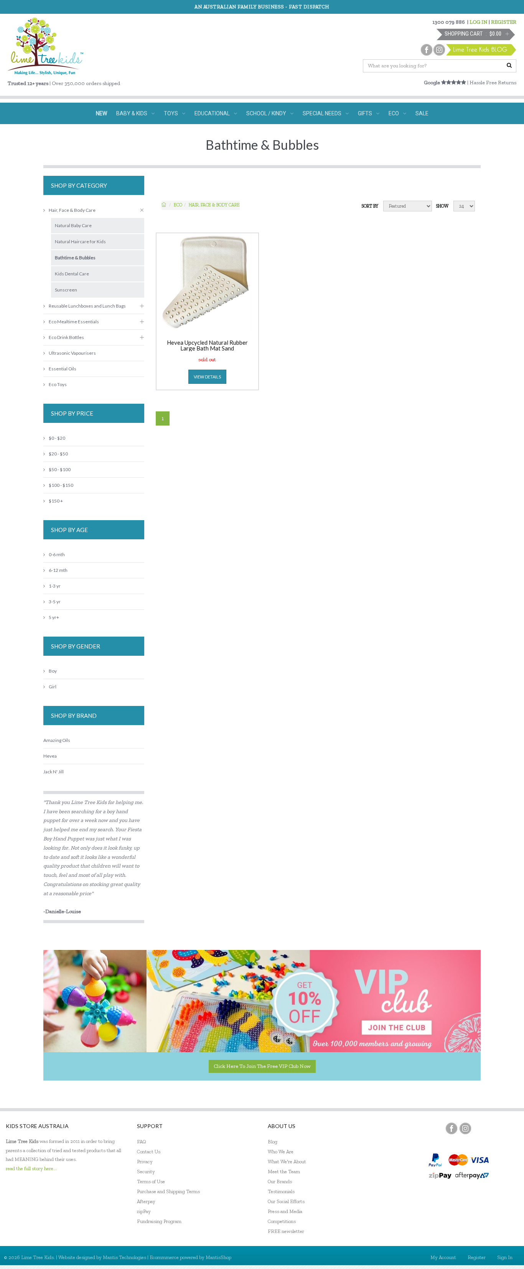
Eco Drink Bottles (66, 337)
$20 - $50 (58, 454)
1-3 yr (55, 586)
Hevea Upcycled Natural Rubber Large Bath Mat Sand (207, 345)
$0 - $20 (57, 438)
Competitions (282, 1221)
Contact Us (148, 1151)
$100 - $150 (61, 485)
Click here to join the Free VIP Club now (262, 1066)
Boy (53, 671)
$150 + (56, 501)
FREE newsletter (286, 1231)
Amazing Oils (56, 740)
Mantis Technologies (124, 1257)
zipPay (144, 1211)
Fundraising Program (159, 1221)
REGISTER (503, 22)
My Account (443, 1257)
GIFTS (365, 113)
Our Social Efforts (286, 1201)
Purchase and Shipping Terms (168, 1191)
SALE (421, 113)
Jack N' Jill (53, 771)
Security (146, 1171)
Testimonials (281, 1191)
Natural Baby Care (73, 225)
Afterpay (146, 1201)
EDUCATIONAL (212, 113)
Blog (272, 1142)
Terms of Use (151, 1181)
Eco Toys (58, 384)
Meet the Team (284, 1171)
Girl (52, 686)
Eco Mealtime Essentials (74, 321)
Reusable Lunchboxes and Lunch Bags (87, 306)
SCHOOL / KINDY (266, 113)
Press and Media (285, 1211)
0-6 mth (57, 554)
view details (207, 376)
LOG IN (479, 22)
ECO (394, 113)
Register (477, 1257)
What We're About (287, 1161)
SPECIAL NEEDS (322, 113)
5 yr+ (54, 617)
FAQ (141, 1142)
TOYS (171, 113)
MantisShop (218, 1257)
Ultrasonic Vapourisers (72, 353)
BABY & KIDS (131, 113)
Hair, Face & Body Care (214, 205)
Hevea (50, 756)
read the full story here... (31, 1168)
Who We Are (280, 1151)
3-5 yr (55, 601)
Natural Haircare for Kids (80, 241)
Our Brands (280, 1181)
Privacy (145, 1161)
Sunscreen (66, 290)
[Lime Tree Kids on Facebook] (451, 1128)
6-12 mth (58, 570)
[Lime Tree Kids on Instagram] (465, 1128)
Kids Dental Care (72, 274)
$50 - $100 (60, 469)
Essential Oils (62, 369)
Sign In (504, 1257)
